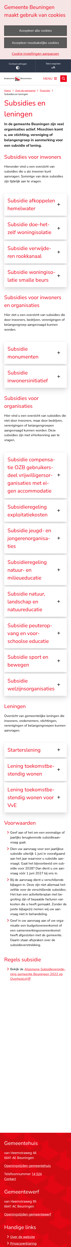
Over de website (22, 1237)
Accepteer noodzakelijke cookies (35, 43)
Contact (10, 1179)
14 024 (37, 1174)
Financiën (45, 90)
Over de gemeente (25, 90)
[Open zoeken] (63, 78)
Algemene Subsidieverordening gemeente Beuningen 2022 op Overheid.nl (38, 974)
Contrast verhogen (18, 63)
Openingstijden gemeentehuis (27, 1165)
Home (7, 90)
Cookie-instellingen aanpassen (35, 53)
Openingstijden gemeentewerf (27, 1214)
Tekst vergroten (53, 63)
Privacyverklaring (23, 1243)
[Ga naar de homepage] (17, 78)
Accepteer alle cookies (35, 30)
